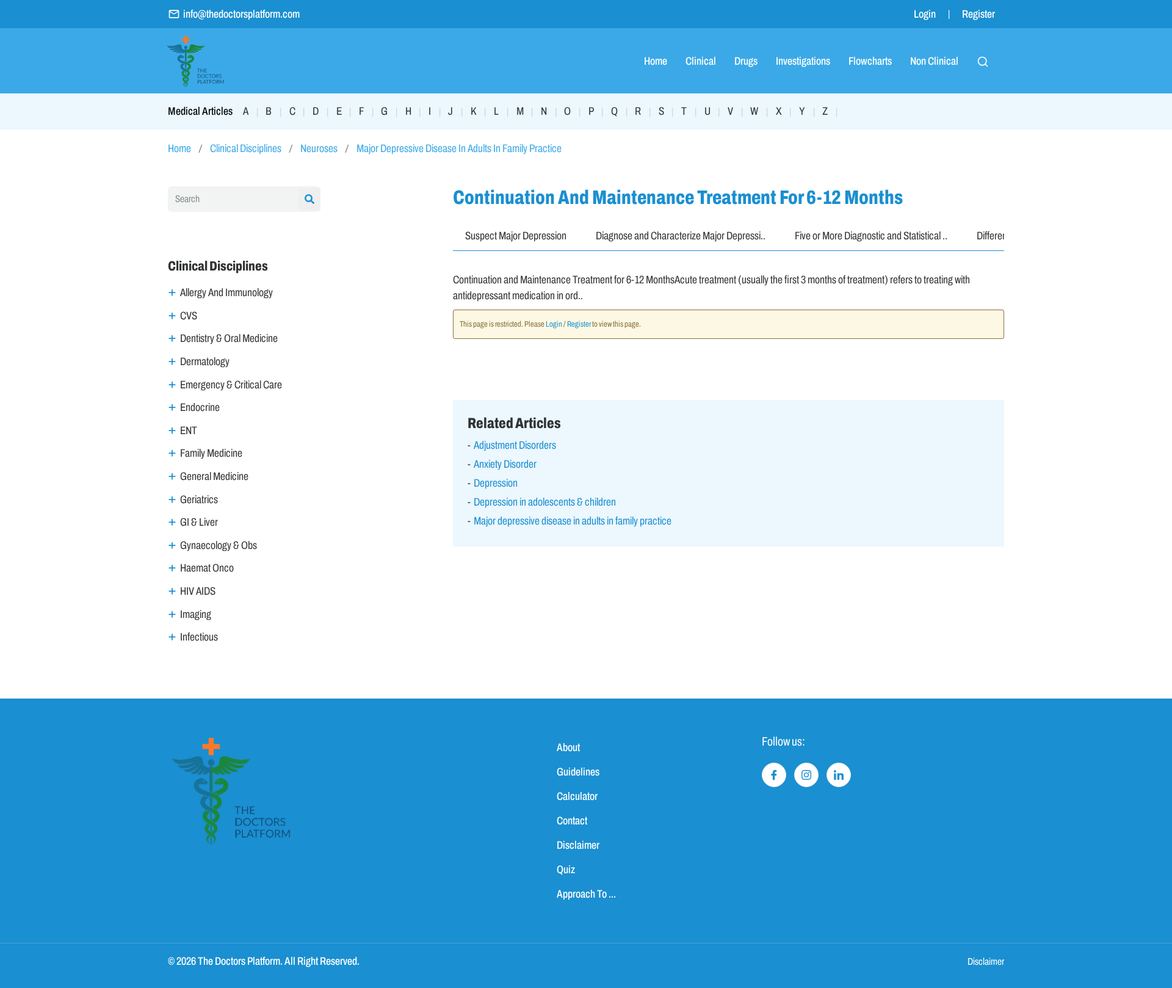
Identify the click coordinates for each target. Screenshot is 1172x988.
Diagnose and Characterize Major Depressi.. (680, 236)
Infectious (199, 637)
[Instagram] (806, 775)
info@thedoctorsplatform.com (241, 14)
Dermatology (205, 361)
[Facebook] (774, 775)
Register (978, 14)
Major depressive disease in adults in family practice (572, 521)
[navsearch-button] (983, 61)
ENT (188, 430)
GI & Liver (199, 522)
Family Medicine (211, 453)
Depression (496, 483)
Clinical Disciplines (245, 148)
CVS (188, 316)
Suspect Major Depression (515, 236)
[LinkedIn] (839, 775)
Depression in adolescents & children (545, 502)
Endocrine (200, 407)
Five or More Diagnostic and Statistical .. (871, 236)
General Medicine (214, 476)
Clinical (700, 61)
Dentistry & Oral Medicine (229, 338)
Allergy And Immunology (226, 292)
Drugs (746, 61)
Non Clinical (934, 61)
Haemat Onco (207, 568)
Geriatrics (199, 499)
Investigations (803, 61)
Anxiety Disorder (505, 464)
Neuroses (319, 148)
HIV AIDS (197, 591)
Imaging (195, 614)
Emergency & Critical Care (231, 385)
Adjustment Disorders (515, 445)
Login (925, 14)
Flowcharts (870, 61)
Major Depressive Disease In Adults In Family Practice (459, 148)
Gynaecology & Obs (218, 545)
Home (655, 61)
